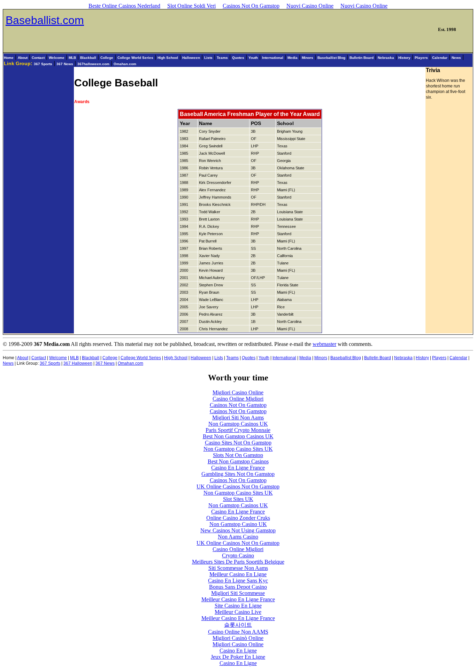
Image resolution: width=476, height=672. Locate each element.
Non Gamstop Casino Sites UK (238, 449)
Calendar (439, 58)
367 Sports (43, 64)
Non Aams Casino (238, 537)
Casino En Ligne (238, 651)
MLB (72, 58)
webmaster (324, 344)
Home (9, 58)
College (106, 58)
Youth (253, 58)
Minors (307, 58)
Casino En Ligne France (238, 468)
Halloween (191, 58)
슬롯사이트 (238, 625)
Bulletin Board (362, 58)
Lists (208, 58)
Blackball (88, 58)
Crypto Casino (238, 555)
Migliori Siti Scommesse (238, 593)
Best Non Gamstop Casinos (238, 461)
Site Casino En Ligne (238, 606)
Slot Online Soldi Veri (191, 6)
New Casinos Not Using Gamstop (238, 530)
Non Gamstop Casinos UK (238, 424)
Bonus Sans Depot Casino (238, 587)
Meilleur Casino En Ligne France (238, 599)
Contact (38, 58)
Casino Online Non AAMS (238, 632)
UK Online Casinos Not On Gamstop (238, 486)
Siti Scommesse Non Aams (238, 568)
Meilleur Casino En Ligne (238, 574)
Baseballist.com (45, 20)
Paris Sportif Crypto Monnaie (238, 430)
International (272, 58)
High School (168, 58)
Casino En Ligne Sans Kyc (238, 581)
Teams (222, 58)
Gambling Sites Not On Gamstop (238, 474)
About (23, 58)
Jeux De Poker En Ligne (238, 657)
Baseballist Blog (331, 58)
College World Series (135, 58)
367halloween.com (93, 64)
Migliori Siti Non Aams (238, 417)
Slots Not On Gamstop (238, 455)
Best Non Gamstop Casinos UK (238, 436)
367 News (64, 64)
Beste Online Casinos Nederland (124, 6)
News (456, 58)
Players (421, 58)
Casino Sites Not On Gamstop (238, 443)
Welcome (56, 58)
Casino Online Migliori (238, 399)
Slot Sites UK (238, 499)
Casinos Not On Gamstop (251, 6)
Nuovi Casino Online (309, 6)
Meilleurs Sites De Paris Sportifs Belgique (238, 562)
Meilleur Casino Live (238, 612)
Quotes (238, 58)
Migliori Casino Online (238, 392)
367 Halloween (77, 363)
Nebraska (386, 58)
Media (292, 58)
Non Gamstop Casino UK (238, 524)
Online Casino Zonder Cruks (238, 518)
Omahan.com (125, 64)
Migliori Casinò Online (238, 638)
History (404, 58)
